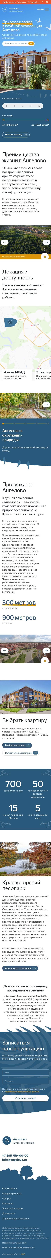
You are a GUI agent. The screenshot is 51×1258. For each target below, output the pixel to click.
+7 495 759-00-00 (15, 1155)
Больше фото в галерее (18, 968)
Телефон (9, 1081)
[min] (3, 120)
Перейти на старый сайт (14, 1243)
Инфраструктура (11, 1193)
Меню (40, 9)
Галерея (6, 1198)
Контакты (7, 1203)
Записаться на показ (16, 43)
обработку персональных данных (22, 1091)
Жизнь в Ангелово (12, 1208)
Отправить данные (25, 1098)
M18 (23, 1254)
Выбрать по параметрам (18, 752)
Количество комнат (12, 98)
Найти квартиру (13, 134)
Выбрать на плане (14, 745)
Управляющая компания (15, 1218)
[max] (47, 120)
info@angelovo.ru (14, 1159)
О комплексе (9, 1188)
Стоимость (7, 115)
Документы (8, 1213)
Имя (7, 1072)
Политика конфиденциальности (18, 1247)
